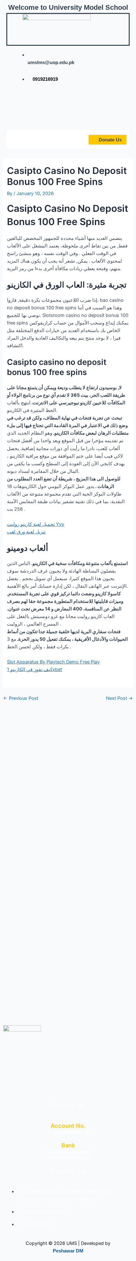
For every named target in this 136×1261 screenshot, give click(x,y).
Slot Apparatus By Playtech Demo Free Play (53, 662)
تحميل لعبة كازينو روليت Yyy (35, 524)
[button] (25, 139)
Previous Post (20, 698)
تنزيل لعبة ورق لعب (26, 532)
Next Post (119, 698)
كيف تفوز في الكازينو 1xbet (34, 669)
